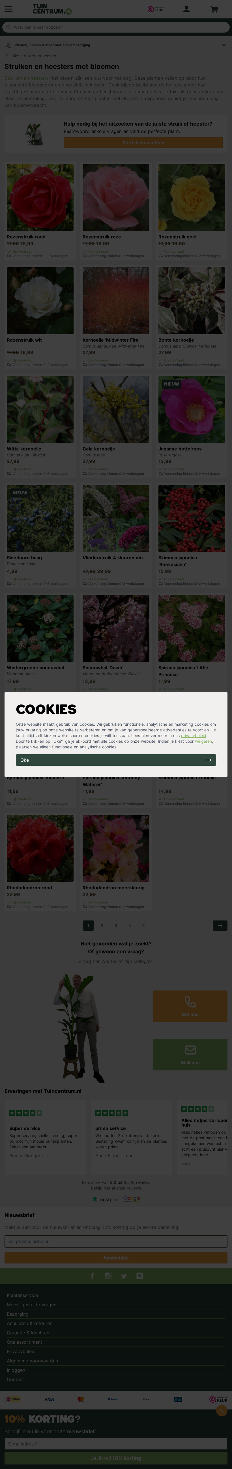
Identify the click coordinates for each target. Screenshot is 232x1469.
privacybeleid (193, 735)
